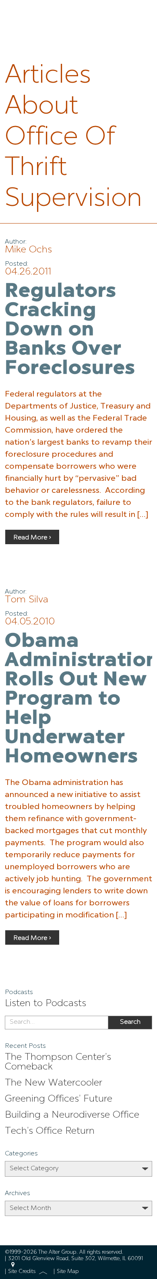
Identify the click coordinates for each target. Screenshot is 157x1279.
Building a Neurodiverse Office (72, 1115)
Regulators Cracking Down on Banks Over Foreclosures (70, 330)
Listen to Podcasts (45, 1004)
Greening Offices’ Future (58, 1099)
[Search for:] (56, 1022)
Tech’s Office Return (50, 1131)
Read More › (32, 538)
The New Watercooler (53, 1083)
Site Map (68, 1271)
